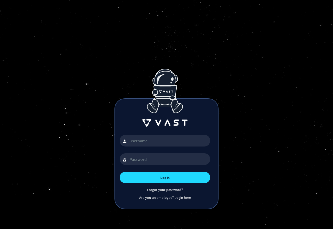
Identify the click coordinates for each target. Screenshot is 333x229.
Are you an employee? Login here (165, 197)
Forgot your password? (165, 189)
